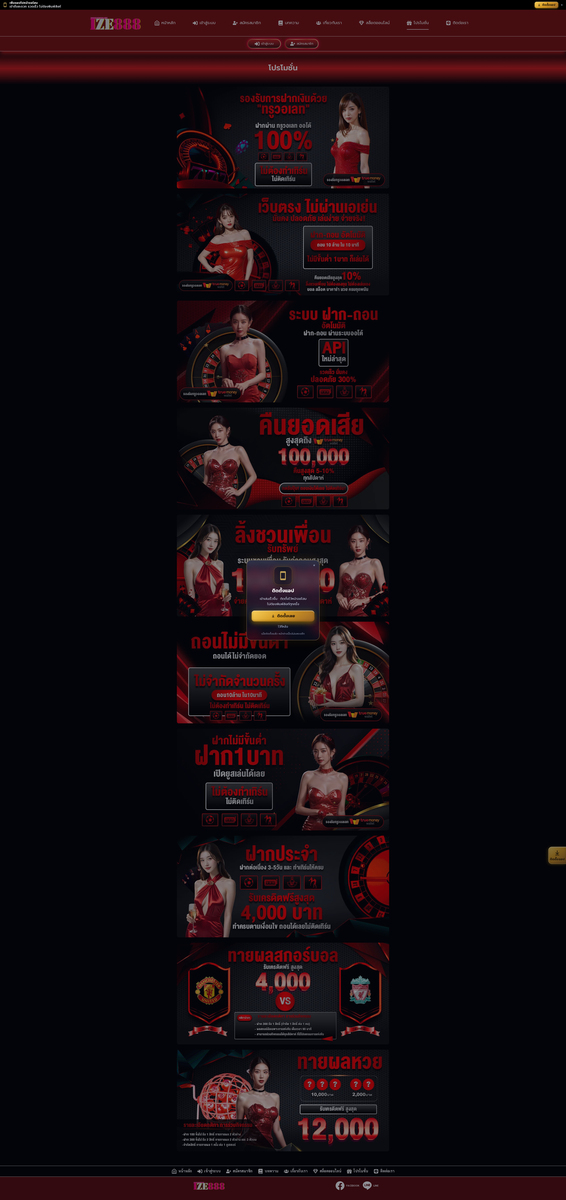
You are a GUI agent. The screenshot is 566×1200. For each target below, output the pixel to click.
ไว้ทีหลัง (283, 626)
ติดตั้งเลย (286, 616)
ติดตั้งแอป (548, 5)
